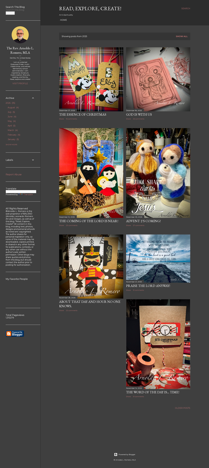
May (11, 121)
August (13, 107)
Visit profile (20, 83)
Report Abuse (14, 174)
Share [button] (61, 119)
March (12, 130)
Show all (182, 36)
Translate (28, 194)
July (11, 112)
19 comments (138, 290)
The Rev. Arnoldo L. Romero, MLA (20, 50)
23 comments (71, 225)
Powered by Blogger (127, 454)
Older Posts (182, 408)
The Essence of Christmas (82, 114)
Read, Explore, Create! (90, 8)
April (11, 125)
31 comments (138, 396)
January (13, 139)
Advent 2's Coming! (143, 221)
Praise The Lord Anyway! (148, 285)
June (12, 116)
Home (63, 20)
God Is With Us (139, 114)
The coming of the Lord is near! (88, 221)
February (14, 135)
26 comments (138, 119)
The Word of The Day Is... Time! (152, 392)
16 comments (71, 119)
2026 (10, 103)
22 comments (71, 310)
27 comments (138, 225)
